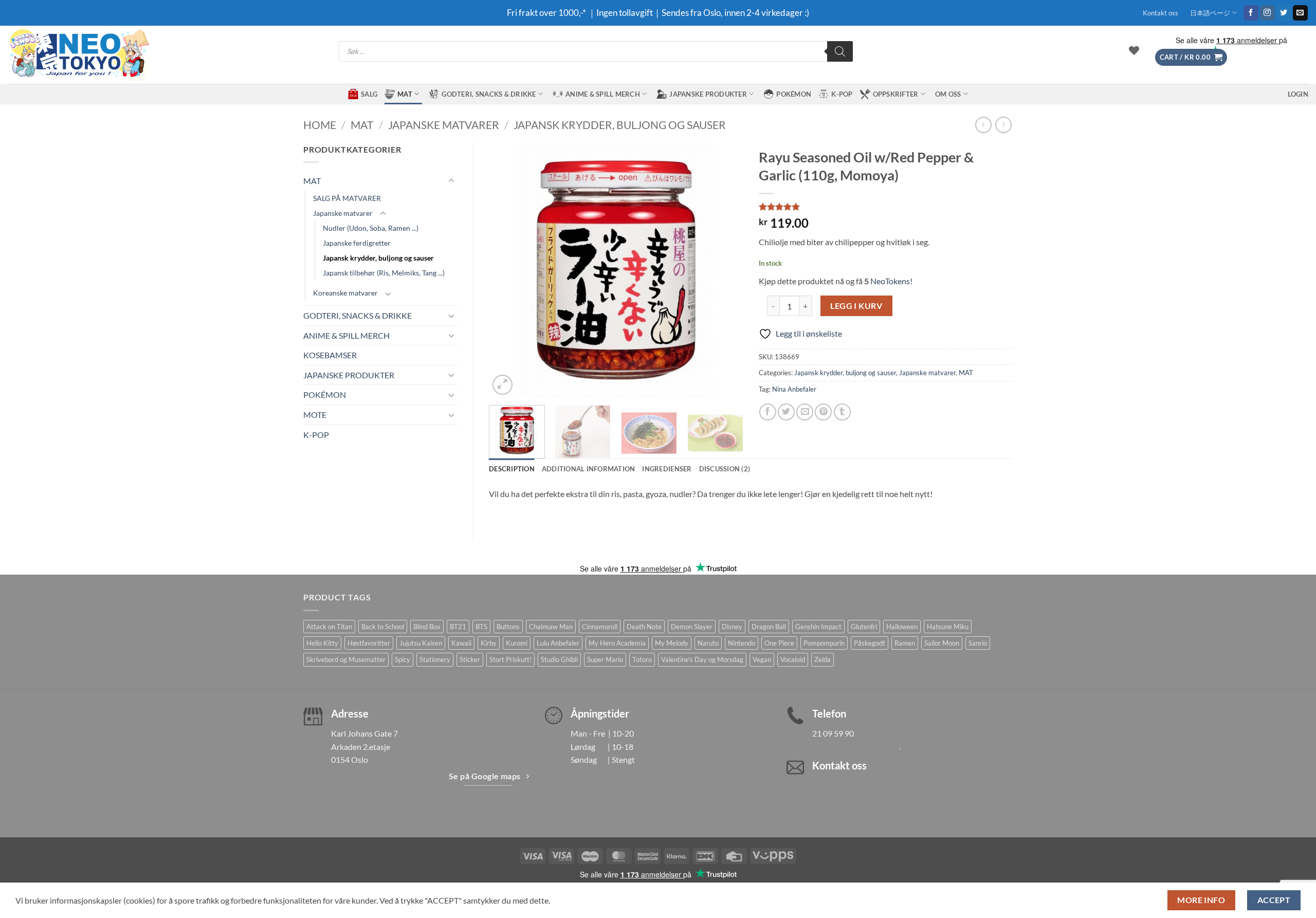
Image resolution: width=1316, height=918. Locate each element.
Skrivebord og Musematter (346, 659)
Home (319, 124)
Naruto (708, 643)
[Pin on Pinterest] (823, 411)
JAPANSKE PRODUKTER (708, 94)
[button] (1191, 57)
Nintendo (741, 643)
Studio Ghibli (559, 659)
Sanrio (977, 643)
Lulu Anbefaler (558, 643)
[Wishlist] (1134, 50)
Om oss (948, 94)
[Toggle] (451, 181)
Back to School (382, 626)
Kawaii (461, 643)
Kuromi (516, 643)
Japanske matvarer (443, 124)
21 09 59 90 (833, 733)
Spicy (402, 659)
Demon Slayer (691, 626)
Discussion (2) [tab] (725, 469)
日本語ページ (1210, 13)
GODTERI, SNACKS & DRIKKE (489, 94)
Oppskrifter (896, 94)
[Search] (840, 51)
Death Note (644, 626)
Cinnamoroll (599, 626)
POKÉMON (793, 94)
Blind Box (427, 626)
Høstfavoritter (369, 643)
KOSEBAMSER (330, 355)
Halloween (902, 626)
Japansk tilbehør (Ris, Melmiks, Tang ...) (384, 272)
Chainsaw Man (551, 626)
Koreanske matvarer (345, 292)
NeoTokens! (890, 281)
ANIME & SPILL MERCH (602, 94)
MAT (404, 94)
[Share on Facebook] (767, 411)
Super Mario (605, 659)
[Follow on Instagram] (1267, 13)
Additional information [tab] (588, 469)
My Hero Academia (617, 643)
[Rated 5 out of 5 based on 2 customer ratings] (886, 207)
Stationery (434, 659)
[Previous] (507, 270)
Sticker (470, 659)
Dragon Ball (769, 626)
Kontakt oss (1160, 13)
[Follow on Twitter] (1283, 13)
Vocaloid (792, 659)
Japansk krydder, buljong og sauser (620, 124)
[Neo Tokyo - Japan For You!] (78, 54)
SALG (369, 94)
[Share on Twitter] (786, 411)
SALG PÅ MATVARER (347, 198)
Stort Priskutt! (510, 659)
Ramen (904, 643)
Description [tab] (512, 469)
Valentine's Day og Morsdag (702, 659)
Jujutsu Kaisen (420, 643)
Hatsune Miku (947, 626)
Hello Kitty (322, 643)
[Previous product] (1003, 125)
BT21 (458, 626)
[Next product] (983, 125)
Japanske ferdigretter (357, 242)
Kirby (489, 643)
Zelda (822, 659)
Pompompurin (824, 643)
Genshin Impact (818, 626)
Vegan (762, 659)
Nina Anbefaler (794, 389)
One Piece (779, 643)
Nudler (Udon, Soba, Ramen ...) (370, 228)
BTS (481, 626)
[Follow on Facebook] (1251, 13)
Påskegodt (869, 643)
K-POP (841, 94)
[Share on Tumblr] (842, 411)
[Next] (725, 270)
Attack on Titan (329, 626)
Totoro (642, 659)
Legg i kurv (856, 305)
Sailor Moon (941, 643)
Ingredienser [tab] (666, 469)
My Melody (671, 643)
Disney (732, 626)
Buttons (508, 626)
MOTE (314, 414)
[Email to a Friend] (804, 411)
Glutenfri (864, 626)
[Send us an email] (1300, 13)
